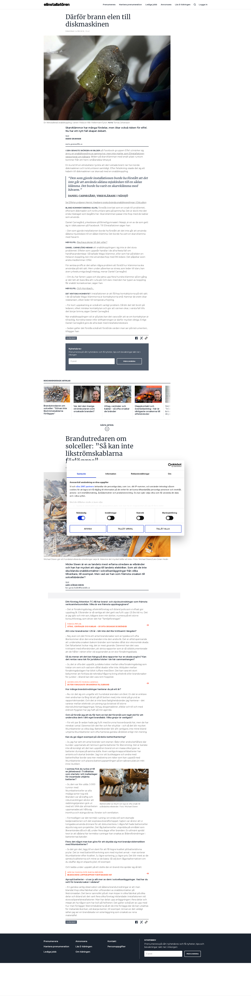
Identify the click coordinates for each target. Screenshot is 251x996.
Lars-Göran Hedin (74, 585)
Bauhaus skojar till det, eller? (92, 242)
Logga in (203, 4)
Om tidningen (83, 952)
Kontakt (112, 941)
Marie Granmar (73, 139)
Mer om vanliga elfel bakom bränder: (89, 873)
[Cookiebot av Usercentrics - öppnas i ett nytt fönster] (170, 465)
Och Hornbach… (85, 288)
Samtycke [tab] (81, 474)
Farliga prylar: (97, 625)
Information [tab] (110, 474)
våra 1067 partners (85, 486)
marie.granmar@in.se (73, 144)
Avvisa (88, 529)
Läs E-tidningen (182, 4)
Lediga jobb (151, 4)
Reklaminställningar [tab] (140, 474)
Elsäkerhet (71, 338)
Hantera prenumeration (130, 4)
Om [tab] (169, 474)
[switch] (111, 518)
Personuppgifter (117, 946)
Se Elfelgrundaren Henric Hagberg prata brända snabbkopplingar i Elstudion (105, 202)
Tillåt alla (163, 529)
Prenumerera (109, 4)
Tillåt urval (125, 529)
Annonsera (166, 4)
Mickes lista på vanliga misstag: (88, 683)
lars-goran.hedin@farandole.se (77, 587)
